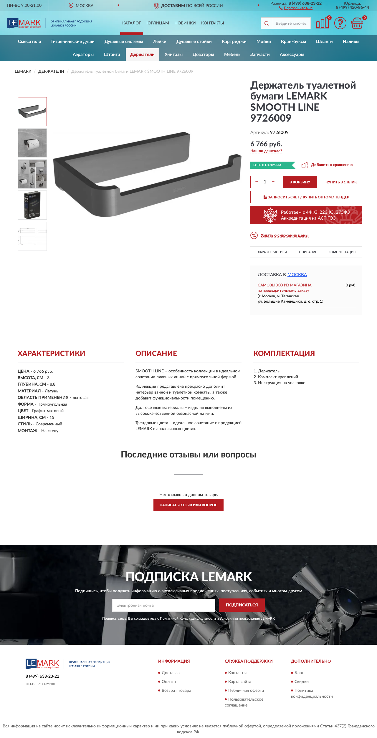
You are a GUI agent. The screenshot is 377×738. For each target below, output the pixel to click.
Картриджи (234, 41)
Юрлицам (157, 23)
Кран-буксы (293, 41)
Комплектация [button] (341, 252)
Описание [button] (308, 252)
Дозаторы (203, 54)
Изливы (351, 41)
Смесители (29, 41)
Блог (299, 673)
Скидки (302, 682)
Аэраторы (83, 54)
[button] (295, 7)
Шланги (324, 41)
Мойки (264, 41)
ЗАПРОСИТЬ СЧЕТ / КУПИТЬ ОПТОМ (308, 197)
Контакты (212, 23)
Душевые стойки (194, 41)
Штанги (112, 54)
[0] (356, 23)
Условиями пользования (240, 618)
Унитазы (174, 54)
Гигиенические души (73, 41)
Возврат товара (176, 691)
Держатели (142, 54)
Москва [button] (297, 275)
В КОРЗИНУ (300, 182)
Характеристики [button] (272, 252)
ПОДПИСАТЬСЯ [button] (242, 605)
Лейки (159, 41)
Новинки (185, 23)
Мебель (232, 54)
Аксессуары (292, 54)
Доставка (171, 673)
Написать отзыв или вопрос (188, 505)
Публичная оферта (246, 691)
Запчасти (260, 54)
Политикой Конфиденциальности (188, 618)
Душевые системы (124, 41)
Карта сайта (239, 682)
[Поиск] (266, 23)
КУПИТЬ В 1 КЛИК (341, 182)
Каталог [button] (131, 23)
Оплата (169, 682)
